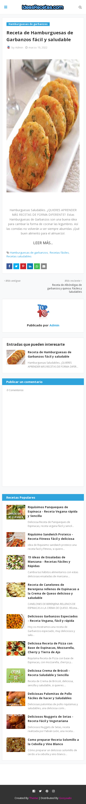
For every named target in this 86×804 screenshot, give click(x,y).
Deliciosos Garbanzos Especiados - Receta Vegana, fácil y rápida (53, 618)
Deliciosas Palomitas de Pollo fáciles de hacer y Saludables (50, 696)
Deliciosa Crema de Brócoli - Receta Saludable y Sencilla (49, 673)
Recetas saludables (19, 256)
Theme (33, 798)
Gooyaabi (65, 798)
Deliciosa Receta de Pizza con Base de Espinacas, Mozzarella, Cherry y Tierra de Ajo (51, 647)
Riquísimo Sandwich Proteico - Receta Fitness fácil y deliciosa (51, 536)
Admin (19, 47)
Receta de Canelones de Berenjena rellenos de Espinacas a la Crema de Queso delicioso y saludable (53, 591)
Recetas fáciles (59, 252)
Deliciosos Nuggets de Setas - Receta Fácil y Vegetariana (50, 719)
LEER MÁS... (43, 242)
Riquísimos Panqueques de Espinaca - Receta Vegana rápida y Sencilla (52, 511)
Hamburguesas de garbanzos (29, 252)
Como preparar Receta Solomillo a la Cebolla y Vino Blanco (53, 742)
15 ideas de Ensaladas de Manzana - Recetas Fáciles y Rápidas (49, 561)
